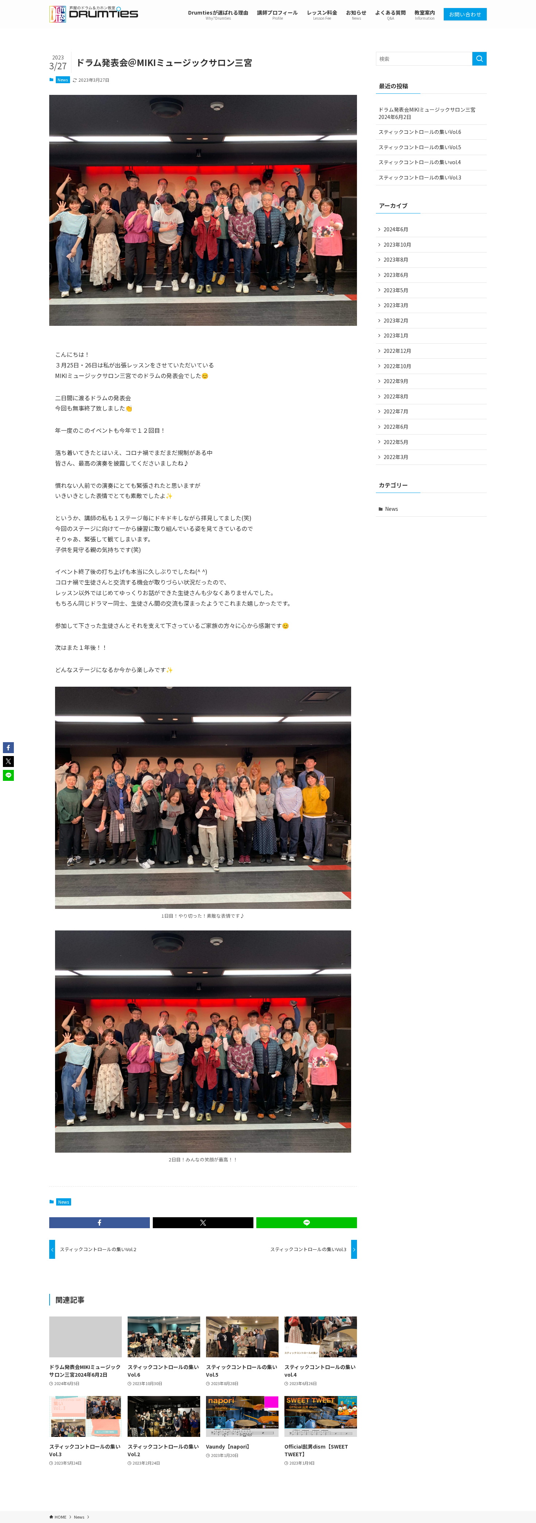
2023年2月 (396, 320)
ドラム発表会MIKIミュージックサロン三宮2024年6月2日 (426, 113)
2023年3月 (396, 305)
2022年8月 (396, 396)
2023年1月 (396, 335)
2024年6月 (396, 229)
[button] (99, 1222)
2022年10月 (397, 366)
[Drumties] (93, 14)
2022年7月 (396, 411)
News (63, 79)
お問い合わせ (465, 14)
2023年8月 (396, 259)
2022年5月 (396, 442)
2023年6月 (396, 274)
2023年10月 (397, 244)
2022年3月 (396, 456)
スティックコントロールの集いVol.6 (419, 131)
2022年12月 (397, 350)
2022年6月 (396, 426)
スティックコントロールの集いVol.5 (419, 147)
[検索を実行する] (479, 59)
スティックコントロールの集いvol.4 (419, 162)
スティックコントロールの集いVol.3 (419, 177)
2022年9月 (396, 381)
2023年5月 (396, 290)
